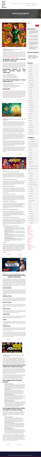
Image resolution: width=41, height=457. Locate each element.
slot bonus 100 (31, 180)
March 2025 (30, 98)
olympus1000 (31, 161)
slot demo (28, 229)
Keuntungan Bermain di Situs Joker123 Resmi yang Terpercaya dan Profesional (12, 50)
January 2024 (31, 129)
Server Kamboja (29, 5)
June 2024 (30, 118)
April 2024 (30, 122)
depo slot (30, 150)
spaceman (30, 211)
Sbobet (26, 3)
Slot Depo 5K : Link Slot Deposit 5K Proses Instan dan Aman (33, 39)
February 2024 (31, 127)
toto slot (28, 240)
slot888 (30, 209)
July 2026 (30, 67)
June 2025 (30, 91)
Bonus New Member (32, 139)
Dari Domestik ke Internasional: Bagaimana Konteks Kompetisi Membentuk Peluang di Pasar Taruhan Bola (33, 43)
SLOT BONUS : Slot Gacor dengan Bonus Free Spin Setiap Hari (33, 36)
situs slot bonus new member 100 (33, 169)
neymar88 (30, 159)
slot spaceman (29, 245)
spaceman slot (31, 213)
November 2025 (31, 80)
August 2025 (31, 87)
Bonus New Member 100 (31, 55)
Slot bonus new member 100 (31, 246)
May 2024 (30, 120)
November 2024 (31, 107)
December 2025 (31, 78)
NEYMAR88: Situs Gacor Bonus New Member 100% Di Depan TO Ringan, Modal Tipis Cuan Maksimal (33, 57)
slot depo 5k (31, 193)
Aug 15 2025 (4, 117)
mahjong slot (31, 157)
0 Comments (20, 99)
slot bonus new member (32, 182)
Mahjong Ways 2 (34, 3)
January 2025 (31, 102)
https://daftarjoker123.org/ (12, 56)
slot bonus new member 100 (33, 184)
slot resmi (28, 244)
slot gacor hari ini (31, 200)
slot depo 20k (31, 191)
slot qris (30, 202)
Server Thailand (34, 5)
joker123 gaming (8, 124)
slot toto (28, 232)
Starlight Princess (31, 218)
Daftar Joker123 (5, 65)
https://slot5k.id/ (29, 233)
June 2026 (30, 69)
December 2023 (31, 131)
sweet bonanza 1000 (30, 237)
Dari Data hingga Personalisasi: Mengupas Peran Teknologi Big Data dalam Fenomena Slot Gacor (33, 32)
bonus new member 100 (32, 141)
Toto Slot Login (31, 220)
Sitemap (23, 3)
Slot (20, 3)
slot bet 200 (31, 173)
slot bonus (30, 178)
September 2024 (31, 111)
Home (12, 3)
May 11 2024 (4, 272)
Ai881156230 (8, 339)
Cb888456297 (9, 254)
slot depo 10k (31, 189)
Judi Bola (18, 3)
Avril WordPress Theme (29, 455)
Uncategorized (6, 167)
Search (28, 23)
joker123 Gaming (29, 228)
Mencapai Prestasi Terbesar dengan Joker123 (11, 171)
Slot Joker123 (5, 252)
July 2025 (30, 89)
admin (8, 99)
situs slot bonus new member (33, 166)
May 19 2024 (4, 170)
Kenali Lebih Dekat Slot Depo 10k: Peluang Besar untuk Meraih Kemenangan (33, 48)
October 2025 (31, 82)
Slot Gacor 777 (31, 198)
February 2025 (31, 100)
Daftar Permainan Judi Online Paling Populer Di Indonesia (13, 274)
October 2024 (31, 109)
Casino (15, 3)
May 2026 (30, 71)
